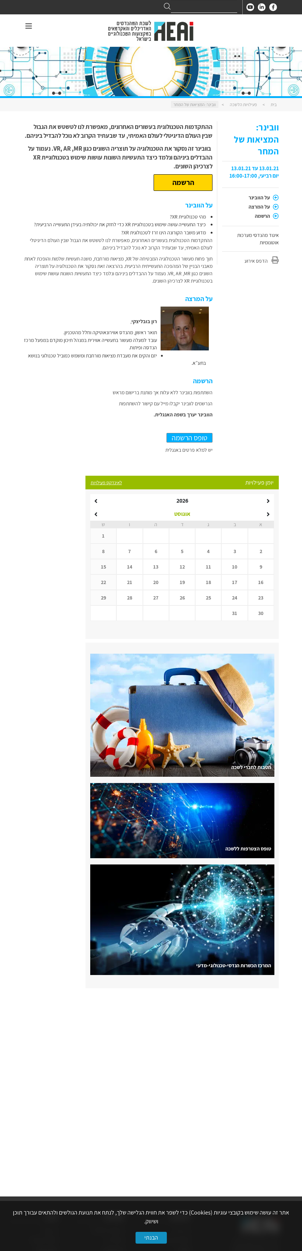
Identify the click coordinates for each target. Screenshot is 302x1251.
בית (274, 104)
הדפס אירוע (256, 261)
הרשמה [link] (263, 216)
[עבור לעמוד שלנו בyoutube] (250, 7)
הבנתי (151, 1237)
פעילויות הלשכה (243, 104)
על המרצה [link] (260, 206)
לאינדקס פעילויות (106, 482)
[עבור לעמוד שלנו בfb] (273, 7)
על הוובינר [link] (260, 197)
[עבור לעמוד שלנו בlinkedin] (262, 7)
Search (167, 6)
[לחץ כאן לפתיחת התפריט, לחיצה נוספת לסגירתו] (28, 26)
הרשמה (183, 182)
